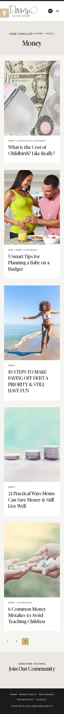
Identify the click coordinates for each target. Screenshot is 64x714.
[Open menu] (57, 11)
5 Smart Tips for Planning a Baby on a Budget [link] (28, 262)
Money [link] (12, 141)
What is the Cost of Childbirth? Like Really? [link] (31, 149)
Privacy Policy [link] (28, 694)
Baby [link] (10, 250)
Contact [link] (41, 699)
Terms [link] (13, 694)
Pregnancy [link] (39, 141)
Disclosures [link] (46, 694)
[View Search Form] (50, 11)
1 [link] (16, 641)
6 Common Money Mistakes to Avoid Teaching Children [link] (27, 615)
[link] (4, 13)
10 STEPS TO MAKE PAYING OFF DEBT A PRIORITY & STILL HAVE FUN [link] (28, 381)
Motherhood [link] (25, 602)
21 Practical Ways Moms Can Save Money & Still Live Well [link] (31, 499)
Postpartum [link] (24, 141)
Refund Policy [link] (25, 699)
